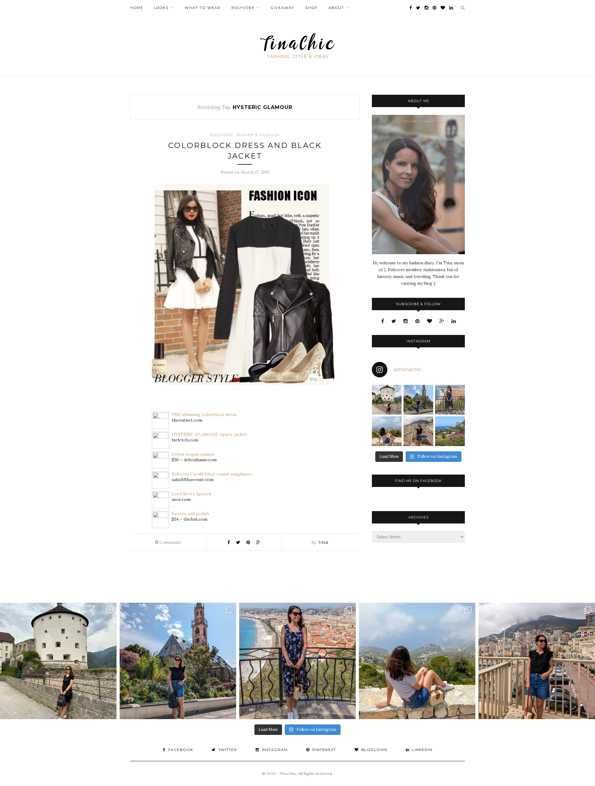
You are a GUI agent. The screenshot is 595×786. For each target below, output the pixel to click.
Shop (311, 8)
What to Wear (203, 8)
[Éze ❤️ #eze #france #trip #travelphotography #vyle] (387, 431)
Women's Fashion (258, 135)
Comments (168, 542)
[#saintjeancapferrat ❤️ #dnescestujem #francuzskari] (450, 431)
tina (323, 542)
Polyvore (243, 8)
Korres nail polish (190, 513)
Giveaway (282, 8)
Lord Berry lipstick (191, 494)
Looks (161, 8)
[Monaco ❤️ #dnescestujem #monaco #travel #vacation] (418, 431)
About (336, 8)
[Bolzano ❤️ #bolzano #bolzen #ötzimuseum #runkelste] (418, 400)
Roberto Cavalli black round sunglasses (212, 474)
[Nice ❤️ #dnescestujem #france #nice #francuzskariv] (450, 400)
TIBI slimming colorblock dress (204, 414)
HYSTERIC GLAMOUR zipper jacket (209, 434)
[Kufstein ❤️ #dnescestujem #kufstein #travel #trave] (387, 400)
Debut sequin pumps (193, 454)
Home (136, 8)
